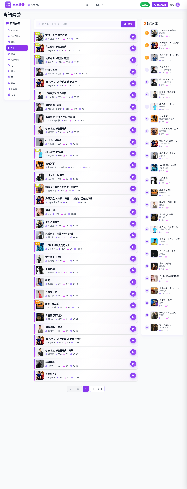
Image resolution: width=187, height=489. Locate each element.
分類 (98, 4)
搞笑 (13, 53)
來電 (13, 83)
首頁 (88, 4)
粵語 (13, 47)
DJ (12, 65)
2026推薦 (15, 36)
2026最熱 (15, 30)
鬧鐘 (13, 71)
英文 (13, 77)
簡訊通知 (15, 59)
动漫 (14, 94)
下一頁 (95, 388)
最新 (13, 42)
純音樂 (14, 88)
